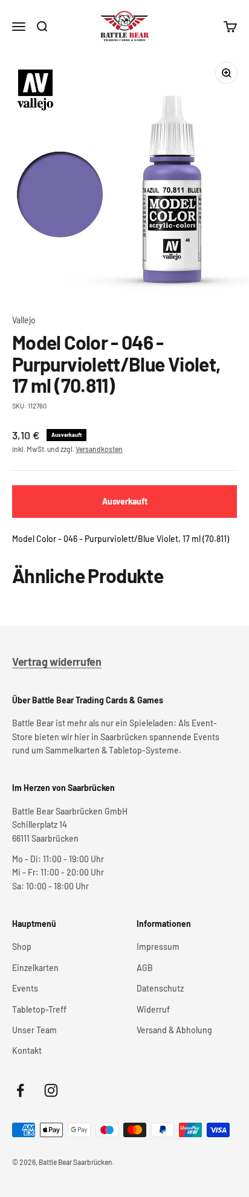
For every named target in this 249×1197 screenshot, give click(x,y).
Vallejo (24, 320)
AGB (145, 968)
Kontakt (27, 1050)
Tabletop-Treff (39, 1009)
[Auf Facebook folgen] (20, 1090)
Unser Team (34, 1030)
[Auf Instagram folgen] (51, 1090)
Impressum (158, 946)
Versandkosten (99, 449)
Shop (21, 946)
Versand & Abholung (174, 1030)
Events (25, 988)
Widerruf (153, 1009)
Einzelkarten (35, 968)
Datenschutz (160, 988)
